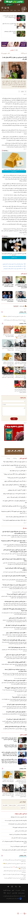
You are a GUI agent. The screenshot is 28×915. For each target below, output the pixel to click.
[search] (8, 8)
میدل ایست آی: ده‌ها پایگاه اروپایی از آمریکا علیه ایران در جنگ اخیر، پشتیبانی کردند (14, 532)
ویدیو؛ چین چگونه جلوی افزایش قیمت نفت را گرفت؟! (14, 640)
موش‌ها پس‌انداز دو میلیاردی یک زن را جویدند (18, 834)
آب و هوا (9, 893)
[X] (16, 886)
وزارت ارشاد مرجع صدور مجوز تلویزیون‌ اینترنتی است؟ (14, 520)
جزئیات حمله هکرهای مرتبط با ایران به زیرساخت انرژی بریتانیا (14, 560)
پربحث (8, 458)
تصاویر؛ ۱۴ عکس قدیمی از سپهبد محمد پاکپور (15, 655)
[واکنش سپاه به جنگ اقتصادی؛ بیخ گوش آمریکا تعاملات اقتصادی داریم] (21, 279)
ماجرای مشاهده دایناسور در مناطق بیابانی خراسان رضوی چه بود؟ (14, 850)
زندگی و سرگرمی (6, 10)
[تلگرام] (8, 886)
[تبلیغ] (14, 3)
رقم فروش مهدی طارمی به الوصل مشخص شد (15, 712)
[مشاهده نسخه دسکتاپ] (5, 8)
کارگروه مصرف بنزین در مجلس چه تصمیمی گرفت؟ (14, 680)
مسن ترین (16, 306)
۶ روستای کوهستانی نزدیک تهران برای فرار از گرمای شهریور (13, 264)
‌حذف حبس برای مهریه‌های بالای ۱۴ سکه (16, 647)
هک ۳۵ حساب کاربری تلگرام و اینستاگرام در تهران (14, 481)
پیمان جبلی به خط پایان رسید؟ (18, 697)
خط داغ (25, 528)
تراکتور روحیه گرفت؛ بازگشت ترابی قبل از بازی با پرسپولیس (16, 569)
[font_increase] (25, 91)
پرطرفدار (15, 458)
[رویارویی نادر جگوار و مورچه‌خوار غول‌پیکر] (21, 34)
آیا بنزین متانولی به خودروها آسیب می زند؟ (16, 594)
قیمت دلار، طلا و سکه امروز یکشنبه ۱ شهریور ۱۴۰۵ (15, 688)
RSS (5, 893)
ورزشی (15, 10)
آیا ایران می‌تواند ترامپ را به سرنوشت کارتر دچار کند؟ (21, 300)
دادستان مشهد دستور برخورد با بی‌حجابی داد (15, 719)
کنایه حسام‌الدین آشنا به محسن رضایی (17, 618)
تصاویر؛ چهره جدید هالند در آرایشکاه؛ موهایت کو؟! (14, 462)
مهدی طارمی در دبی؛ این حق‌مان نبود (17, 471)
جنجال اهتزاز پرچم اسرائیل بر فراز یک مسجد (15, 517)
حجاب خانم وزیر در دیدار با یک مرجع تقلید (9, 24)
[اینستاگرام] (12, 886)
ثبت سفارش (14, 257)
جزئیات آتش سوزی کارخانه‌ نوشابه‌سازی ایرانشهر (15, 726)
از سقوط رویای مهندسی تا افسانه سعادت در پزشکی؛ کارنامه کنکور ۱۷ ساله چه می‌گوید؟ (9, 739)
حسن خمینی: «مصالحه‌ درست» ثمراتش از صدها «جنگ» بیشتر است (16, 670)
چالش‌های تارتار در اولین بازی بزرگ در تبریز (16, 497)
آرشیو (13, 890)
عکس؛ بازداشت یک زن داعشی (21, 831)
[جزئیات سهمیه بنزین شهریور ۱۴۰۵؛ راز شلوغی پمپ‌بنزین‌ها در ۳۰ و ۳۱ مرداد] (21, 18)
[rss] (20, 886)
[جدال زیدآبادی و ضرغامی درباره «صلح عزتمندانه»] (7, 294)
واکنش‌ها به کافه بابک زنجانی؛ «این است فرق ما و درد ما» (14, 576)
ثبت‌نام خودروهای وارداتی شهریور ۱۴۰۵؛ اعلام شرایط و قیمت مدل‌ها (15, 610)
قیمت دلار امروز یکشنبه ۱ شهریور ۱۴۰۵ (20, 827)
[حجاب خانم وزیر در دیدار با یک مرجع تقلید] (21, 26)
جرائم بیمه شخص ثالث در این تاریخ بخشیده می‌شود (14, 494)
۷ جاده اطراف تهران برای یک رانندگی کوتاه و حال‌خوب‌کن (14, 268)
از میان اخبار (24, 274)
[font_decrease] (19, 91)
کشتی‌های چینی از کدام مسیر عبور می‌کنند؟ (16, 478)
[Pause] (3, 250)
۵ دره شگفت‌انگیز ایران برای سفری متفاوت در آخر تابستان (13, 266)
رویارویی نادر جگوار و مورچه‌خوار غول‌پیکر (10, 32)
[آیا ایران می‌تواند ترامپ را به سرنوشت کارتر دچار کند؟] (21, 294)
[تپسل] (2, 150)
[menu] (2, 8)
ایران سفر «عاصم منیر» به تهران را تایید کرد (16, 704)
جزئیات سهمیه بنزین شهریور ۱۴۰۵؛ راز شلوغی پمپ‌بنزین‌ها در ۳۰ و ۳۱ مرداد (9, 17)
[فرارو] (24, 9)
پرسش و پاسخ (21, 893)
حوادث (11, 10)
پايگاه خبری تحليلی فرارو (11, 896)
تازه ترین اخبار (23, 458)
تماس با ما (18, 890)
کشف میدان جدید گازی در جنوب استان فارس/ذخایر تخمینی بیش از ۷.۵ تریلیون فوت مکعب (15, 551)
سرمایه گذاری (14, 171)
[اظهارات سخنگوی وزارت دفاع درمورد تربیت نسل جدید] (7, 279)
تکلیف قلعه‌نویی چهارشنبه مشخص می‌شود (16, 662)
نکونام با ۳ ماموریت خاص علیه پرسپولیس (16, 490)
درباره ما (23, 890)
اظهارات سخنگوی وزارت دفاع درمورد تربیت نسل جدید (7, 285)
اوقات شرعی (14, 893)
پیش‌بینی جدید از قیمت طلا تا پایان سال (19, 838)
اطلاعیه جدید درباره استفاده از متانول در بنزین (15, 633)
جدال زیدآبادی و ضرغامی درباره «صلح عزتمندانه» (7, 300)
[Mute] (5, 250)
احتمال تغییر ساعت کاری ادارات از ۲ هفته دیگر (15, 625)
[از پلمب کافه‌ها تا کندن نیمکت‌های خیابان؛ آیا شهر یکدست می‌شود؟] (22, 747)
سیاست (18, 10)
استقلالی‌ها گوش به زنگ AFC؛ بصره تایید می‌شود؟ (14, 474)
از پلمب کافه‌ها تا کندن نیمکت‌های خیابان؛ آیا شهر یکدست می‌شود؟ (10, 746)
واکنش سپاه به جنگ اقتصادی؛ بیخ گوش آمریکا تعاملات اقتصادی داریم (21, 286)
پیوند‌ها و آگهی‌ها (6, 890)
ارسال (14, 419)
